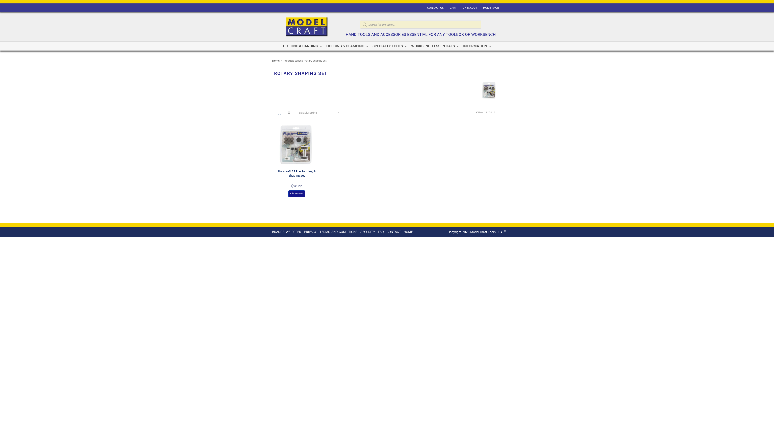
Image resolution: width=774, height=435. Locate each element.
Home (276, 60)
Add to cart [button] (296, 193)
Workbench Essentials (433, 46)
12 (485, 112)
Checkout (470, 7)
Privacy (310, 232)
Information (475, 46)
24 (490, 112)
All (496, 112)
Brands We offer (286, 232)
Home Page (491, 7)
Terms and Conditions (338, 232)
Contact (394, 232)
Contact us (435, 7)
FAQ (381, 232)
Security (367, 232)
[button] (302, 46)
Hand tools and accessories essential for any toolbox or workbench (421, 34)
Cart (453, 7)
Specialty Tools (387, 46)
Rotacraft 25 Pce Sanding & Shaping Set (296, 173)
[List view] (288, 112)
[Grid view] (279, 112)
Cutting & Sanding (300, 46)
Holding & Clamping (345, 46)
